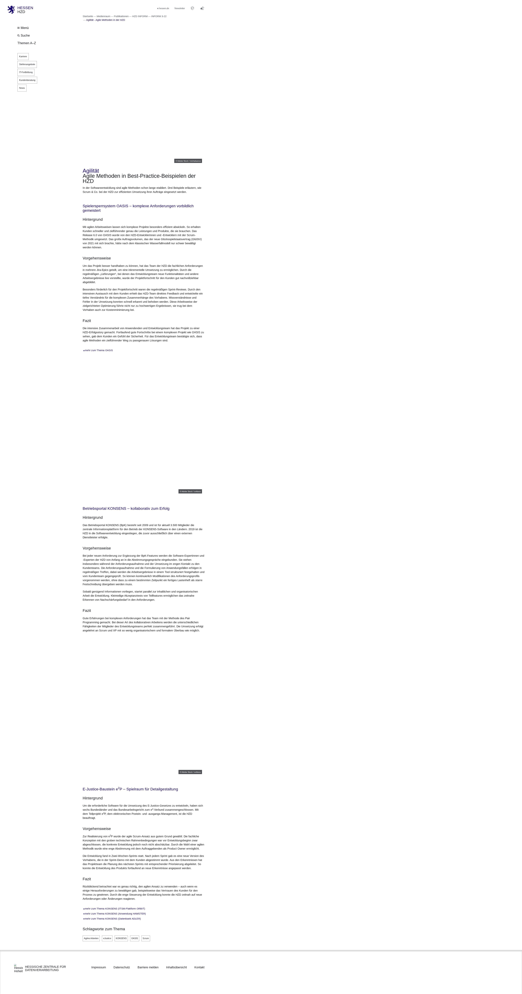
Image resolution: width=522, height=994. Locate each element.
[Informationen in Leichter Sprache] (192, 8)
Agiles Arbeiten (91, 938)
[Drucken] (106, 199)
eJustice (107, 938)
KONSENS (121, 938)
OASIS (134, 938)
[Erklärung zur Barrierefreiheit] (202, 8)
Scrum (146, 938)
